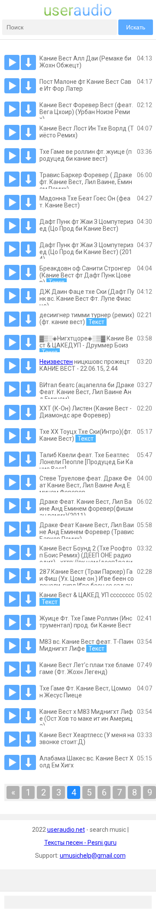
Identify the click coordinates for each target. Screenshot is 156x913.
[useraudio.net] (78, 13)
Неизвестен (56, 361)
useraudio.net (66, 829)
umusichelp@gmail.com (93, 855)
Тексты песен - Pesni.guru (80, 842)
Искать (135, 27)
